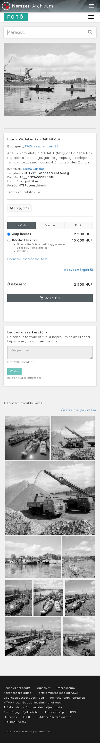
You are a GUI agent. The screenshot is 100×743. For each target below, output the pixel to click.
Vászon (50, 225)
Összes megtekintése (78, 410)
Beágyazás (21, 208)
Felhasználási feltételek (67, 697)
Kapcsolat (43, 688)
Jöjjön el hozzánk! (17, 688)
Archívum (32, 6)
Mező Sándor (33, 169)
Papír (78, 225)
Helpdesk (10, 717)
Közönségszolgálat (17, 693)
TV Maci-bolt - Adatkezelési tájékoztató (33, 707)
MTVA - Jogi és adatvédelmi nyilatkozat (33, 702)
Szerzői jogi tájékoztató (21, 712)
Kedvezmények (77, 270)
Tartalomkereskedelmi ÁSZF (58, 693)
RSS (73, 712)
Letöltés (21, 225)
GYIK (26, 717)
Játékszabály (54, 712)
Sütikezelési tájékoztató (53, 717)
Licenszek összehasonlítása (27, 259)
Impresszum (66, 688)
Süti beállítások (15, 722)
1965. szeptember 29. (42, 146)
